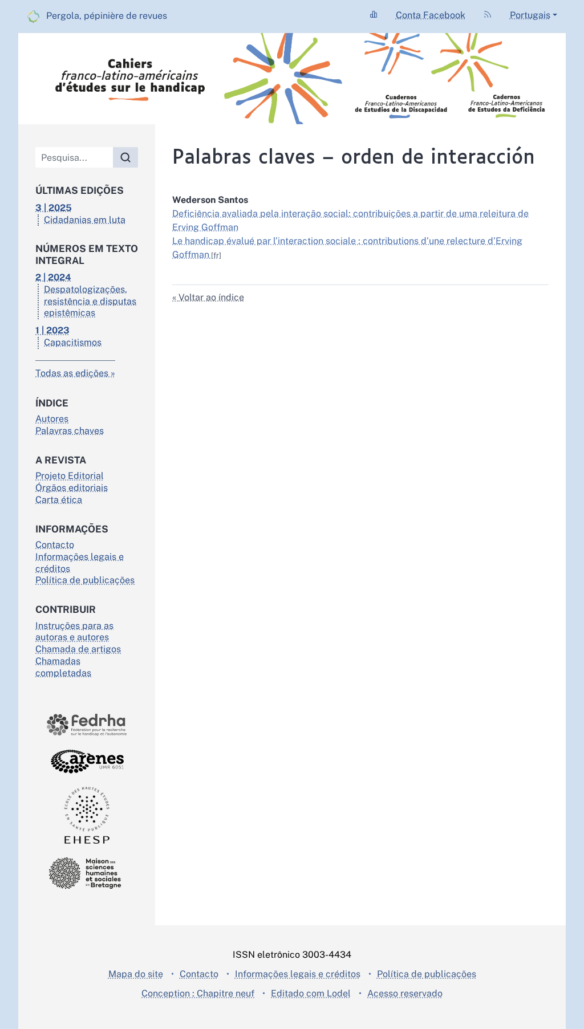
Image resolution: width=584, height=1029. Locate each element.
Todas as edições (71, 373)
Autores (51, 418)
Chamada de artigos (78, 649)
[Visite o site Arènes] (86, 761)
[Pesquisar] (125, 157)
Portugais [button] (530, 15)
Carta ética (58, 499)
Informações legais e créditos (297, 974)
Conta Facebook (430, 15)
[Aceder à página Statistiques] (373, 15)
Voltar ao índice (211, 297)
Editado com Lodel (311, 993)
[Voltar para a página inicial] (292, 78)
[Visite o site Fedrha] (86, 725)
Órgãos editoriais (71, 487)
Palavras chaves (69, 430)
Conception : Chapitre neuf (197, 993)
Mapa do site (135, 974)
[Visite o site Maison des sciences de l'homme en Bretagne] (86, 873)
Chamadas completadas (63, 667)
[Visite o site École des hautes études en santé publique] (86, 815)
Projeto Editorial (69, 475)
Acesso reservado (405, 993)
